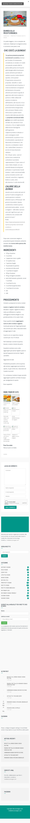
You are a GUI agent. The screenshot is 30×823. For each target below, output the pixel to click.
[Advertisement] (15, 651)
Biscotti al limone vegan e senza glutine (16, 677)
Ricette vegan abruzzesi (14, 588)
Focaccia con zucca (6, 403)
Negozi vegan (14, 577)
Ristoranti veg (14, 590)
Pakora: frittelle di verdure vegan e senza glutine (17, 684)
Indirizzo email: (5, 616)
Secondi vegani (14, 595)
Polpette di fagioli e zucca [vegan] (15, 436)
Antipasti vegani (14, 567)
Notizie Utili (14, 580)
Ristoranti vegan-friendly (14, 593)
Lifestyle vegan (14, 575)
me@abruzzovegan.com (13, 540)
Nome (2, 611)
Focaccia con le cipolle (13, 708)
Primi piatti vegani (16, 36)
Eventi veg (14, 572)
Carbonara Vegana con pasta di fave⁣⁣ (17, 690)
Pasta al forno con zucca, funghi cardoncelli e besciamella (7, 438)
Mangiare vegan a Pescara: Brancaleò (17, 702)
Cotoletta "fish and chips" (14, 696)
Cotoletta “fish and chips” (11, 755)
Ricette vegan (14, 585)
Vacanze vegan (14, 598)
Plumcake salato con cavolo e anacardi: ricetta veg (6, 420)
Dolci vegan (14, 569)
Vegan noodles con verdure (15, 403)
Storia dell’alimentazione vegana (16, 418)
